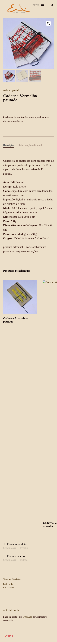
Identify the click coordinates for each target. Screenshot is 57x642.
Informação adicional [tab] (30, 145)
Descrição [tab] (8, 145)
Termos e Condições (12, 579)
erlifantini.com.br (11, 610)
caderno (7, 90)
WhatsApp (27, 617)
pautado (16, 90)
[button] (48, 23)
